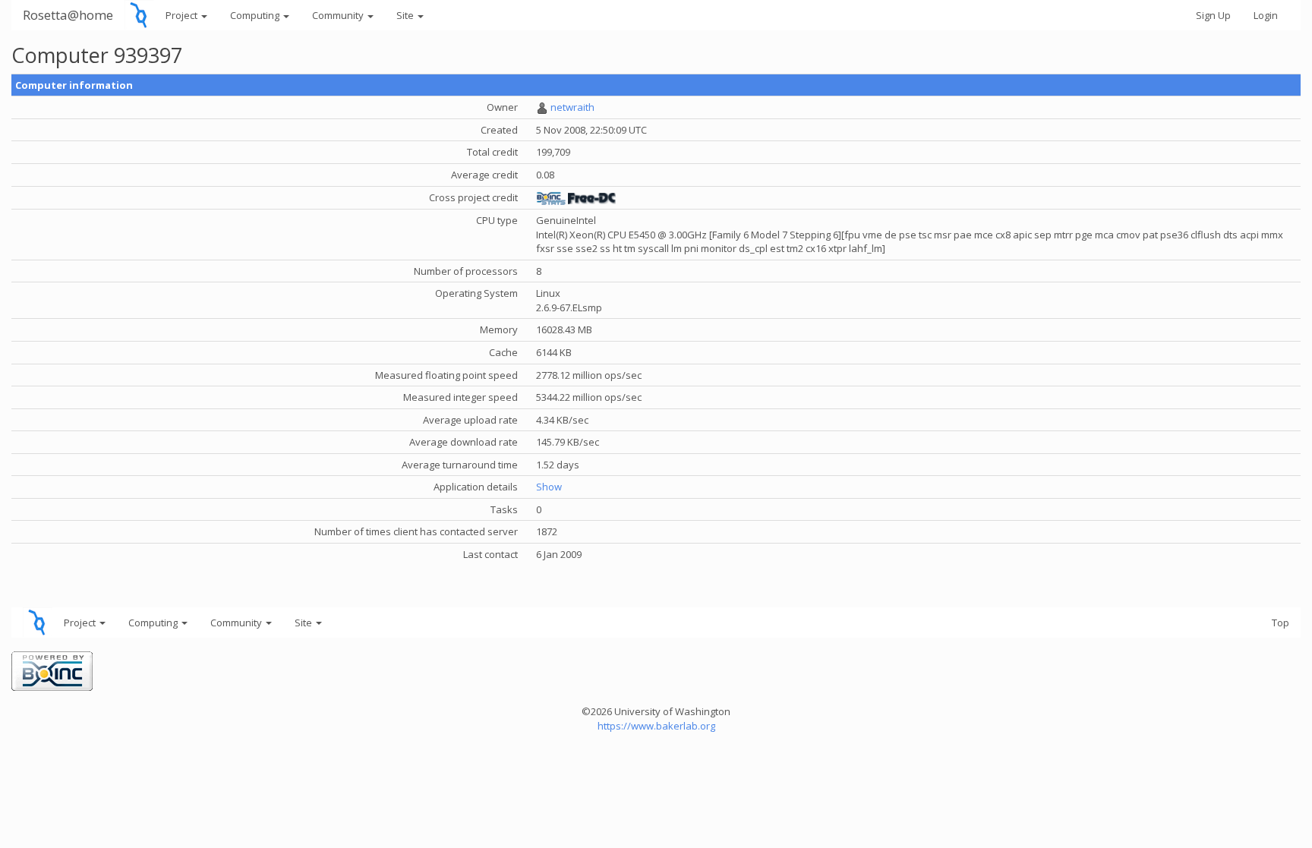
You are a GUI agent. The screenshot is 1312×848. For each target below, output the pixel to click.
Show (549, 486)
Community (339, 15)
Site (406, 15)
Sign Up (1213, 15)
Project (183, 15)
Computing (256, 15)
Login (1266, 15)
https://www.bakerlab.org (656, 726)
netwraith (572, 107)
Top (1280, 622)
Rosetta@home (68, 15)
